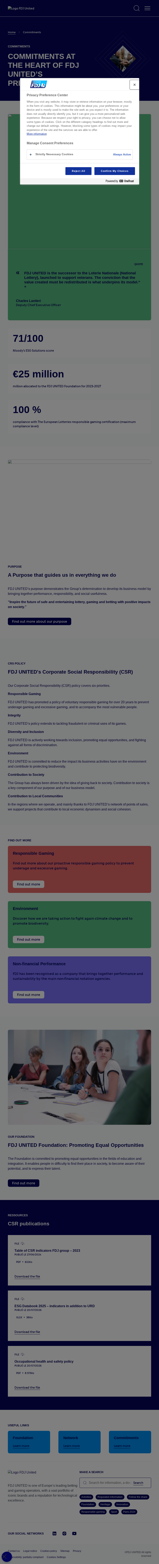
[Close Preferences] (7, 1557)
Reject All (78, 171)
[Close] (134, 84)
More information (37, 133)
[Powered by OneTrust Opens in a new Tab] (121, 181)
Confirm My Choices (114, 171)
